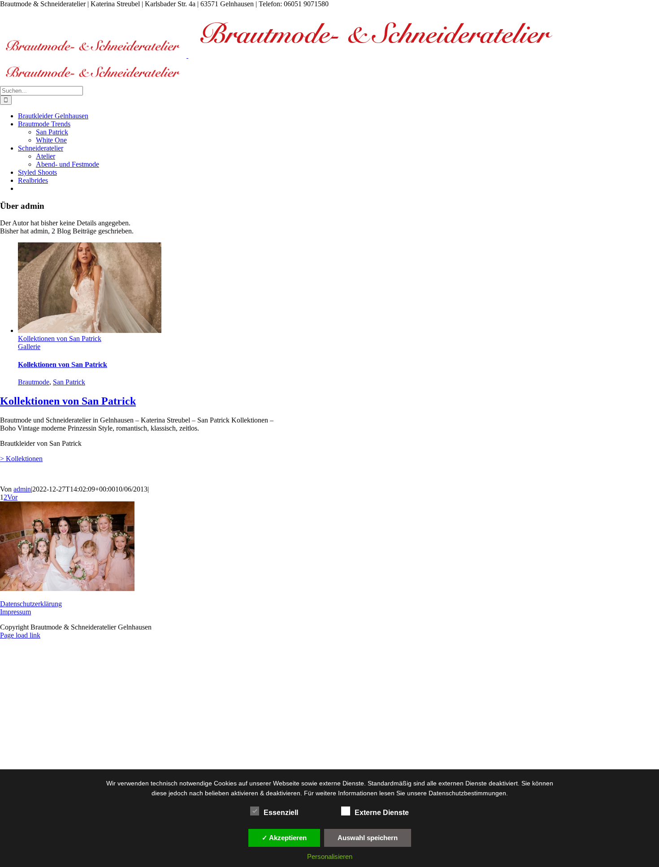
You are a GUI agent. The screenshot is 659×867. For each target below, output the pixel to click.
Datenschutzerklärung (31, 604)
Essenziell (281, 812)
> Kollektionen (21, 458)
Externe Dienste (382, 812)
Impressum (15, 612)
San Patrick (69, 382)
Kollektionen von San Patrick (59, 338)
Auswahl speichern (368, 837)
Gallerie (29, 346)
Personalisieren (329, 856)
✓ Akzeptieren (284, 837)
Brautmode (33, 382)
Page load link (20, 635)
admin (22, 489)
